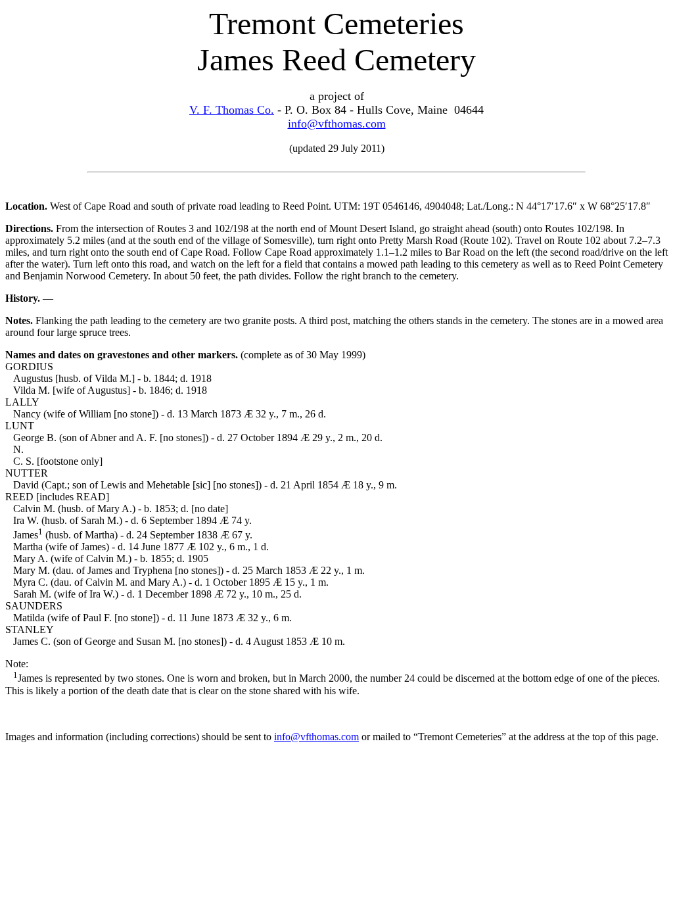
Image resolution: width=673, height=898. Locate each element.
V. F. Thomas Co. (231, 109)
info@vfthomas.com (337, 123)
